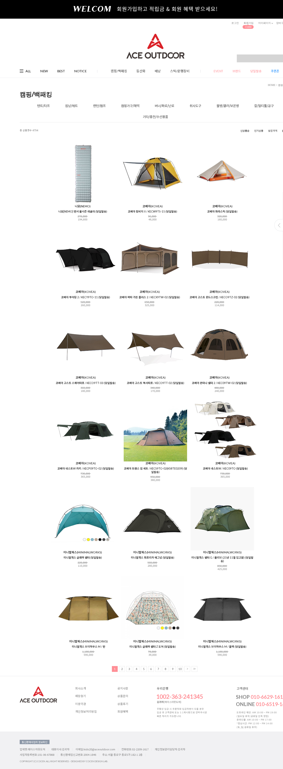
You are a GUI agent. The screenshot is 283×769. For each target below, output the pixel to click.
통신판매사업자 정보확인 (34, 742)
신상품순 (244, 130)
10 (180, 669)
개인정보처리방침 (86, 711)
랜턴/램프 (99, 105)
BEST (61, 71)
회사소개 (80, 688)
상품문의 (122, 696)
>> (194, 669)
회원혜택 (122, 711)
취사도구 (195, 105)
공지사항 (122, 688)
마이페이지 (264, 23)
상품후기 (122, 704)
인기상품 (258, 130)
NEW (44, 71)
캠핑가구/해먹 (130, 105)
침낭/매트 (71, 105)
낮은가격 (272, 130)
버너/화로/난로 (164, 105)
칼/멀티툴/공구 (264, 105)
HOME (271, 85)
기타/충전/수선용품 (155, 116)
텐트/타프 (43, 105)
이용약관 (80, 704)
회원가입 (249, 23)
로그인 (235, 23)
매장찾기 (80, 696)
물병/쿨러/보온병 (227, 105)
